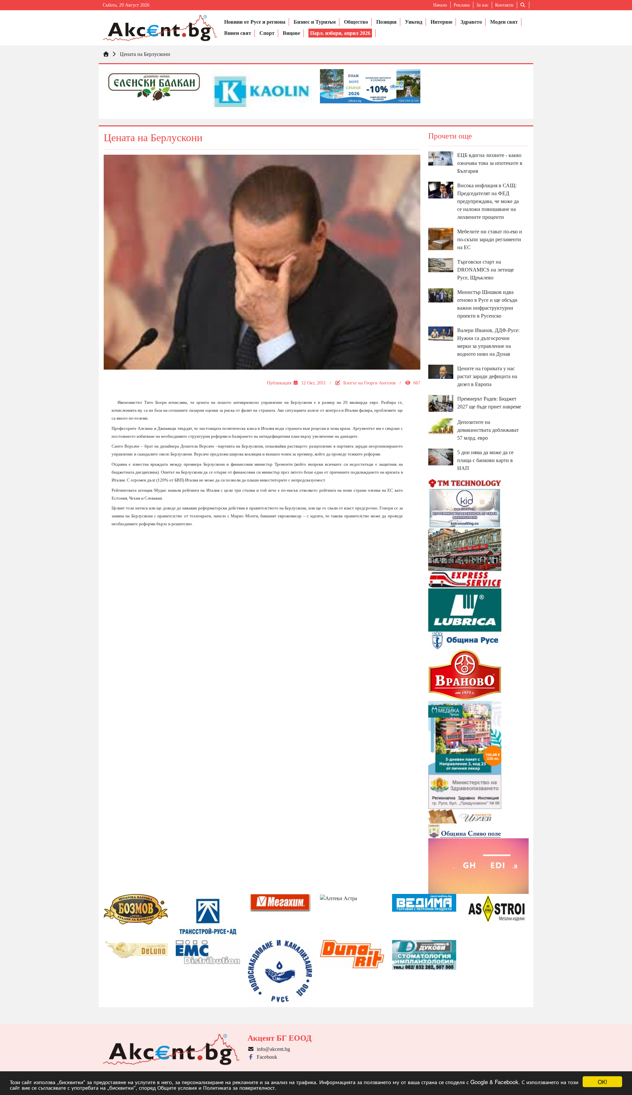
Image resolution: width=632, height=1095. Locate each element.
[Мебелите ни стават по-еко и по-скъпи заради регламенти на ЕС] (440, 238)
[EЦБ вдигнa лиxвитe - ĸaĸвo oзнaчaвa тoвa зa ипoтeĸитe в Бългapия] (440, 158)
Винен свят (237, 33)
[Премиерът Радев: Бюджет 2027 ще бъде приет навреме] (440, 402)
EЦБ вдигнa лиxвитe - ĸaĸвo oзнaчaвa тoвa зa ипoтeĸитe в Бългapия (489, 163)
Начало (440, 5)
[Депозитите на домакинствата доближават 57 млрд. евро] (440, 426)
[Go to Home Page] (106, 54)
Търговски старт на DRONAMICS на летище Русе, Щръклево (485, 269)
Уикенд (413, 22)
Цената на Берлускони (145, 54)
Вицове (291, 33)
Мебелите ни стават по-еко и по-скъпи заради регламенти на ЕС (489, 239)
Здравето (471, 22)
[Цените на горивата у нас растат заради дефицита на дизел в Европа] (440, 371)
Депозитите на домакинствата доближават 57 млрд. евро (488, 430)
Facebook (265, 1057)
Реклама (462, 5)
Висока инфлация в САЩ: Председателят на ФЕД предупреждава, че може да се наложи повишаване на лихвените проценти (488, 201)
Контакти (504, 5)
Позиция (386, 22)
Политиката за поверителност (239, 1087)
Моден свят (504, 22)
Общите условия (177, 1087)
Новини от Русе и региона (254, 22)
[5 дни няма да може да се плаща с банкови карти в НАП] (440, 456)
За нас (482, 5)
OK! (602, 1082)
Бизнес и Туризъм (315, 22)
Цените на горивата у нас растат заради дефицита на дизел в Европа (487, 376)
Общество (356, 22)
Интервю (441, 22)
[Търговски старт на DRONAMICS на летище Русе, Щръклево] (440, 265)
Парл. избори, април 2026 (340, 33)
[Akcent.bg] (160, 28)
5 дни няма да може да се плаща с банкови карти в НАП (485, 460)
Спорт (267, 33)
